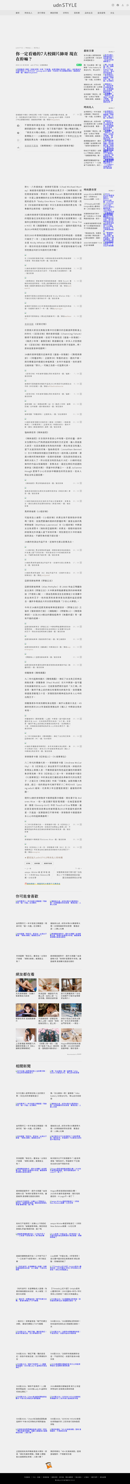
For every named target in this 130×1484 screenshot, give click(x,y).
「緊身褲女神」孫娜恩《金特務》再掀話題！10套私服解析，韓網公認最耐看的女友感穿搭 (92, 237)
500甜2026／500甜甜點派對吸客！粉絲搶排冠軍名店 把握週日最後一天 (65, 1324)
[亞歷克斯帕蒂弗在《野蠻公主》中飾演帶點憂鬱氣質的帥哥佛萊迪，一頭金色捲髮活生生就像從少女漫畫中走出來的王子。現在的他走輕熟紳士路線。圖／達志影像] (53, 623)
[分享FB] (18, 125)
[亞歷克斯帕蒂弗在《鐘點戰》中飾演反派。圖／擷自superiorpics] (53, 644)
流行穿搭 (41, 12)
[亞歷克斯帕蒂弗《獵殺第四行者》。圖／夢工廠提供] (53, 636)
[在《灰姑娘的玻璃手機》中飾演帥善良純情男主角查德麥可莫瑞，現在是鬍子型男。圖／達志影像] (53, 255)
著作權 (61, 1477)
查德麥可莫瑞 (48, 863)
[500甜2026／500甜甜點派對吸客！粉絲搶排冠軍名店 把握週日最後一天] (66, 1308)
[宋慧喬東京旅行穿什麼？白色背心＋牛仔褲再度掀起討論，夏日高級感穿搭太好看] (108, 216)
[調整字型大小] (18, 147)
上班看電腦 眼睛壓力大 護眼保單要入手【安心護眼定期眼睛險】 (26, 1045)
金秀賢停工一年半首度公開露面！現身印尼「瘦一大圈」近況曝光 (31, 924)
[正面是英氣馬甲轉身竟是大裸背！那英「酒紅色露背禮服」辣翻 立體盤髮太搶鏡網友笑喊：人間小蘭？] (32, 1439)
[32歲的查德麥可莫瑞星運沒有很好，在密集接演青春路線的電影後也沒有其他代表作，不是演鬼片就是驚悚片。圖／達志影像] (53, 265)
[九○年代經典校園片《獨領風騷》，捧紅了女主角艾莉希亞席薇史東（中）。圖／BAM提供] (53, 733)
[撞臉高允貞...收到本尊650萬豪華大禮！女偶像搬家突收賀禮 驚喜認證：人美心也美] (66, 910)
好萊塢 (28, 863)
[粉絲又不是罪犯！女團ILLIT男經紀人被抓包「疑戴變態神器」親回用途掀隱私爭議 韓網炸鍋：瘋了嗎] (32, 1211)
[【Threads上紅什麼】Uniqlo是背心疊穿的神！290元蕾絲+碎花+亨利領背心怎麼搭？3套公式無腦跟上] (66, 1276)
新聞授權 (46, 1477)
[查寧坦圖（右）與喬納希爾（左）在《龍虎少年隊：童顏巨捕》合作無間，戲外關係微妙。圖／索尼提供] (53, 401)
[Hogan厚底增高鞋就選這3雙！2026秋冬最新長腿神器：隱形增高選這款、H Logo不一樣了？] (66, 1178)
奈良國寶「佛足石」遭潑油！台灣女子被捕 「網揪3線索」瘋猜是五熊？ (31, 958)
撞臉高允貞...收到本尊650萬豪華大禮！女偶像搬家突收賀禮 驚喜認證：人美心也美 (65, 926)
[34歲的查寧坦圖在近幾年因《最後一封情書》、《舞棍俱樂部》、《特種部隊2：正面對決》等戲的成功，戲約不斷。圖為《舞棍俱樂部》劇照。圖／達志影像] (53, 419)
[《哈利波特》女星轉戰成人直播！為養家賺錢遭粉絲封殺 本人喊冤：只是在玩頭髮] (32, 1276)
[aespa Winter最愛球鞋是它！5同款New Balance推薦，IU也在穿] (66, 1211)
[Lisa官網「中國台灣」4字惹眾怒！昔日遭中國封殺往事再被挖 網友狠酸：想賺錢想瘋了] (66, 1243)
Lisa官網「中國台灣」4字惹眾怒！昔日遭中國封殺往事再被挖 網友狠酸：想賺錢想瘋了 (65, 1259)
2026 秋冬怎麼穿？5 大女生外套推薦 (93, 244)
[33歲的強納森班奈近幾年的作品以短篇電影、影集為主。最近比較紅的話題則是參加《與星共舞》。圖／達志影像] (53, 498)
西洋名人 (37, 47)
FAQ (34, 1477)
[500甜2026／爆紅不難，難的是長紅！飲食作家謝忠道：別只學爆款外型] (32, 1341)
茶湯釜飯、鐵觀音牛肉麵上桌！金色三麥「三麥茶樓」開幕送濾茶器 (48, 995)
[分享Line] (18, 132)
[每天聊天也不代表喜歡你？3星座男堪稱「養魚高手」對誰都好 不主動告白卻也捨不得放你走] (66, 1146)
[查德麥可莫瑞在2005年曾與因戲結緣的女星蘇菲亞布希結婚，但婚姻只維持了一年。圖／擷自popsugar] (53, 303)
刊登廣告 (27, 1477)
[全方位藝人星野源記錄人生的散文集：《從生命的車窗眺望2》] (32, 1080)
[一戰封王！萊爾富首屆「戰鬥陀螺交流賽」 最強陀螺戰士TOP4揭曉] (32, 1308)
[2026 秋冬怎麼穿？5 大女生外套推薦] (108, 245)
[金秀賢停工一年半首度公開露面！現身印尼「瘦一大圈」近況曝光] (32, 910)
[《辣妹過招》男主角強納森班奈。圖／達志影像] (53, 480)
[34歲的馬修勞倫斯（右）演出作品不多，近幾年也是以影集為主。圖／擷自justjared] (53, 569)
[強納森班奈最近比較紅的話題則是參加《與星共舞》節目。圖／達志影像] (53, 488)
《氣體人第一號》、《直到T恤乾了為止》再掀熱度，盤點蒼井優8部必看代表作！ (48, 1045)
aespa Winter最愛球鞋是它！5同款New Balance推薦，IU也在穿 (65, 1224)
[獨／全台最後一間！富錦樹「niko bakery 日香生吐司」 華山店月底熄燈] (66, 1080)
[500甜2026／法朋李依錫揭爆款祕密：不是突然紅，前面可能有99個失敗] (66, 1341)
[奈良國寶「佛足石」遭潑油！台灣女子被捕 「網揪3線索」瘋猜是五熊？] (32, 943)
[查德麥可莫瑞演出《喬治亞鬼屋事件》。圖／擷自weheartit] (53, 313)
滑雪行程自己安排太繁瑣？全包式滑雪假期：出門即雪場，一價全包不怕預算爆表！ (70, 1020)
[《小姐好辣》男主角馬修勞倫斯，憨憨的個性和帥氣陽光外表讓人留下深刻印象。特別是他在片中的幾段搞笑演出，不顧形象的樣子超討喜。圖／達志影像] (53, 547)
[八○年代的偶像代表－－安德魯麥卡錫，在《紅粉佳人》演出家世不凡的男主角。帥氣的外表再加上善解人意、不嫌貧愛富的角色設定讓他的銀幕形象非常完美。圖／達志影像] (53, 821)
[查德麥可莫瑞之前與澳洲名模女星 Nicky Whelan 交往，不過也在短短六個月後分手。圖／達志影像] (53, 292)
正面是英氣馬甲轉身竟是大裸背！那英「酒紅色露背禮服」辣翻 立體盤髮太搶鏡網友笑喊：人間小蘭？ (31, 1454)
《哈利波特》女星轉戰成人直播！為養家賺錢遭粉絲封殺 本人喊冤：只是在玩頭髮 (31, 1291)
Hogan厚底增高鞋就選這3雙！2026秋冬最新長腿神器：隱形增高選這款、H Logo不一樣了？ (71, 1045)
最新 (18, 12)
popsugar (58, 308)
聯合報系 (79, 1477)
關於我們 (94, 1477)
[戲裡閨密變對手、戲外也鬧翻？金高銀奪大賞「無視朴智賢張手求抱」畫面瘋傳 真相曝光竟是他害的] (66, 943)
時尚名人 (28, 12)
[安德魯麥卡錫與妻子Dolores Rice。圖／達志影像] (53, 836)
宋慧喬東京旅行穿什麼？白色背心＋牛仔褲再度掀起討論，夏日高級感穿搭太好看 (92, 217)
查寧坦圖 (37, 863)
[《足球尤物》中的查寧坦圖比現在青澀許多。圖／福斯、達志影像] (53, 370)
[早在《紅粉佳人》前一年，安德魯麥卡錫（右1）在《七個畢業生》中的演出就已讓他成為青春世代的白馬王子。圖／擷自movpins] (53, 844)
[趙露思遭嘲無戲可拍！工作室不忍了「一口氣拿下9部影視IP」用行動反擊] (32, 1243)
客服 (38, 1477)
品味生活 (89, 12)
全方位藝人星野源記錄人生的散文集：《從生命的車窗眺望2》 (30, 1094)
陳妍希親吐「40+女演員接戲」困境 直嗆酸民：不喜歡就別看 (65, 1452)
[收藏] (18, 140)
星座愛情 (101, 12)
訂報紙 (86, 1477)
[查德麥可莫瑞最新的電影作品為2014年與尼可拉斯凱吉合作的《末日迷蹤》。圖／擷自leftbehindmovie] (53, 380)
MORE (111, 51)
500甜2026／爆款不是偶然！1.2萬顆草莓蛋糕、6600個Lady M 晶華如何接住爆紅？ (31, 1389)
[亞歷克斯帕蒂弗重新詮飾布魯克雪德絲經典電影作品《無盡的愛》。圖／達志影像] (53, 661)
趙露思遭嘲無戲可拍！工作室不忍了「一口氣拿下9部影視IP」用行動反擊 (31, 1259)
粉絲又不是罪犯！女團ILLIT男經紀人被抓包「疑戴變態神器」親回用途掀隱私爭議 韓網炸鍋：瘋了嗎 (31, 1226)
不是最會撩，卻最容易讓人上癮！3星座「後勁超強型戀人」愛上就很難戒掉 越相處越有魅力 (48, 1020)
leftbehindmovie (55, 386)
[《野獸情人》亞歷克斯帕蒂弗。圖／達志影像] (53, 654)
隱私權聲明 (69, 1477)
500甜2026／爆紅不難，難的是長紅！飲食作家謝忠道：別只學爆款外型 (31, 1356)
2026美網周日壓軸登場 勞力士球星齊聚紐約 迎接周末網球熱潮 (65, 1387)
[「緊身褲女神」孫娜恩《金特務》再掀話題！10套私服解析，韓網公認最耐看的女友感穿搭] (108, 235)
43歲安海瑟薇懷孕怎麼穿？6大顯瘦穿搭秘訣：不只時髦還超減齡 (93, 225)
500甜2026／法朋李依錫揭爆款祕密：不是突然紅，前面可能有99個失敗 (65, 1356)
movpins (36, 852)
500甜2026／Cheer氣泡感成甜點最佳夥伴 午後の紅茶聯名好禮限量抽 (31, 1420)
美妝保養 (54, 12)
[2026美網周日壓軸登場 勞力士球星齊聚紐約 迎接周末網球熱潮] (66, 1373)
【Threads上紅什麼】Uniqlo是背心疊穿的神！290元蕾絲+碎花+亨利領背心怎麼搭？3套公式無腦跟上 (65, 1291)
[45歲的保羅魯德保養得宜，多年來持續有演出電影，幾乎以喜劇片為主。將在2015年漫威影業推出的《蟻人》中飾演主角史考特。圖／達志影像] (53, 743)
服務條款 (54, 1477)
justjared (45, 575)
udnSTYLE (19, 47)
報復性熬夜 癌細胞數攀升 (26, 1019)
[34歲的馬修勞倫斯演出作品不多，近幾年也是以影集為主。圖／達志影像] (53, 559)
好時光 (66, 12)
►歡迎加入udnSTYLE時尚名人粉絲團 (44, 857)
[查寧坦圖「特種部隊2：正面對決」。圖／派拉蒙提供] (53, 411)
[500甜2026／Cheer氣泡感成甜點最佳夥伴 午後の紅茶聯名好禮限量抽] (32, 1406)
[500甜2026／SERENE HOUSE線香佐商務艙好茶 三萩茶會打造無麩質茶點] (66, 1406)
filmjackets (55, 119)
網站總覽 (103, 1477)
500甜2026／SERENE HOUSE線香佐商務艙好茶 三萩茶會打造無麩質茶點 (65, 1421)
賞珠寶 (77, 12)
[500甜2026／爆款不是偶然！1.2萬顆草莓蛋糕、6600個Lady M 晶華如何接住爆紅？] (32, 1373)
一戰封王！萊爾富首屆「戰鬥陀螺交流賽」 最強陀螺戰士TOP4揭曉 (31, 1322)
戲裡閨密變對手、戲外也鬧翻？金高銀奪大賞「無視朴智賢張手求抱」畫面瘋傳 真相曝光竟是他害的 (65, 958)
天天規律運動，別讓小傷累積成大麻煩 (25, 994)
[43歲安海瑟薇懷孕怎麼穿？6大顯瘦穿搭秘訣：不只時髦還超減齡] (108, 225)
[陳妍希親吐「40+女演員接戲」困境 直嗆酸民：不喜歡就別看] (66, 1439)
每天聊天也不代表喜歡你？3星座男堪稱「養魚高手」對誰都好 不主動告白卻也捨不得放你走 (65, 1161)
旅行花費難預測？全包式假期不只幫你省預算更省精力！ (70, 995)
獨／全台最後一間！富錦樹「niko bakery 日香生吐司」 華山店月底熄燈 (65, 1096)
